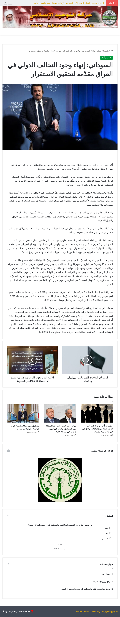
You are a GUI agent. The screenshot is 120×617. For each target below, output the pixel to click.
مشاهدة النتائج (60, 548)
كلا (107, 533)
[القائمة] (116, 30)
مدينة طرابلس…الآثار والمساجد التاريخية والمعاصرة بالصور (85, 589)
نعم (106, 528)
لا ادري (105, 538)
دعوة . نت (106, 574)
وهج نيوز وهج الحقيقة (101, 581)
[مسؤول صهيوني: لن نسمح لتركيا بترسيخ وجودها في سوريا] (23, 413)
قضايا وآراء (96, 50)
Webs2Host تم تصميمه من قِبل (16, 611)
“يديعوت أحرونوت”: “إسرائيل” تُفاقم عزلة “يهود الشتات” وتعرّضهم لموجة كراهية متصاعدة (97, 428)
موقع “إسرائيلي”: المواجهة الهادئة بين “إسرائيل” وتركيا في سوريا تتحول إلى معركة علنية (61, 428)
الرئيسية (107, 50)
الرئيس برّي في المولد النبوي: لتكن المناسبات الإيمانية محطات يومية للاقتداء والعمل (68, 3)
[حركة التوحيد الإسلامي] (60, 17)
